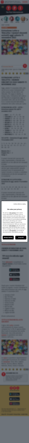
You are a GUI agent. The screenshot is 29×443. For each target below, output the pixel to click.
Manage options (8, 237)
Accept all (20, 237)
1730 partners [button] (12, 213)
